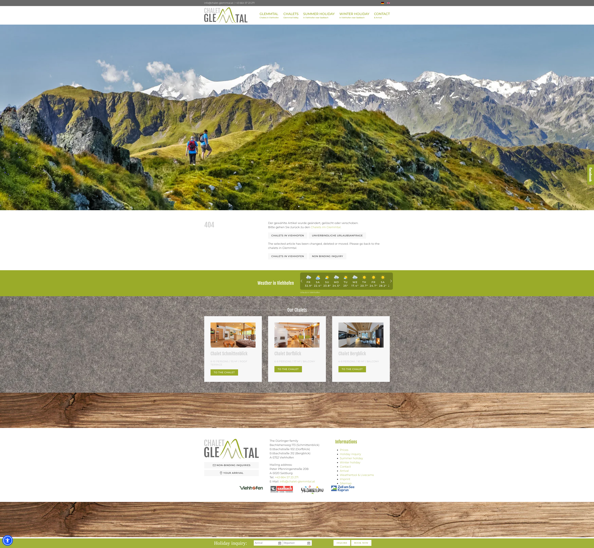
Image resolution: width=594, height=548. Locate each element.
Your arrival (233, 472)
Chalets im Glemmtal (326, 227)
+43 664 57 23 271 (245, 2)
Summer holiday (351, 458)
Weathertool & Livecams (357, 475)
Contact (345, 466)
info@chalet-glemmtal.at (218, 2)
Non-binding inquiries (233, 465)
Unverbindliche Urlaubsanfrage (337, 235)
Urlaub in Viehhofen (310, 292)
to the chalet (224, 372)
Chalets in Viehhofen (287, 235)
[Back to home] (226, 15)
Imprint (345, 479)
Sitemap (346, 483)
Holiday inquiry (350, 454)
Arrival (344, 471)
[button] (291, 15)
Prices (344, 450)
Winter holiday (350, 462)
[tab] (295, 206)
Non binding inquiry (327, 256)
